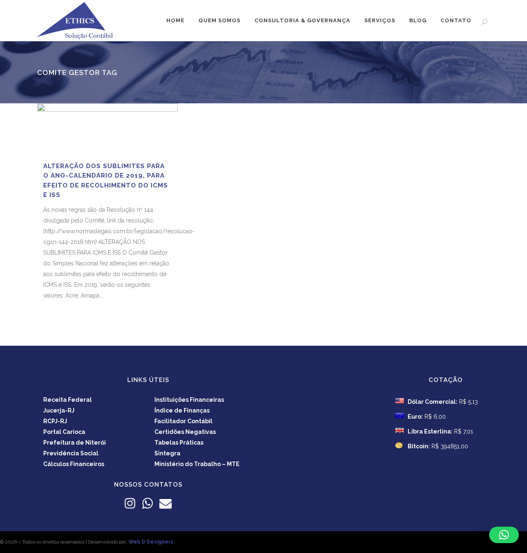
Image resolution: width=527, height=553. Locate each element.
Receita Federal (67, 399)
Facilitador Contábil (183, 421)
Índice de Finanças (182, 410)
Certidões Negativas (185, 432)
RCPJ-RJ (55, 421)
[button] (504, 535)
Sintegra (167, 453)
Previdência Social (70, 453)
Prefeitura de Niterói (74, 442)
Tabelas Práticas (178, 442)
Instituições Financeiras (189, 399)
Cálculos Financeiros (73, 464)
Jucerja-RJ (59, 410)
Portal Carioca (64, 432)
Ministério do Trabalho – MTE (197, 464)
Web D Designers (150, 542)
